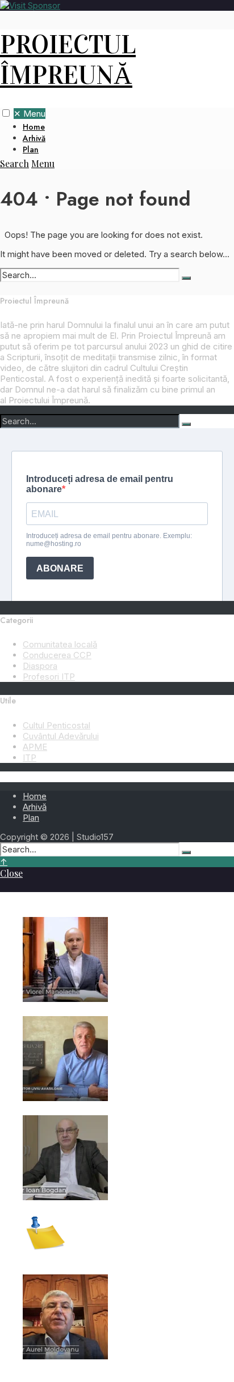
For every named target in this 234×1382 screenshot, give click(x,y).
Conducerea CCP (57, 655)
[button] (6, 113)
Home (34, 127)
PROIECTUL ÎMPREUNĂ (68, 60)
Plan (31, 149)
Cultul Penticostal (56, 725)
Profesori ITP (49, 676)
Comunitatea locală (60, 644)
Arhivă (34, 138)
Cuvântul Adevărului (61, 736)
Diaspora (40, 665)
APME (35, 746)
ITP (29, 757)
